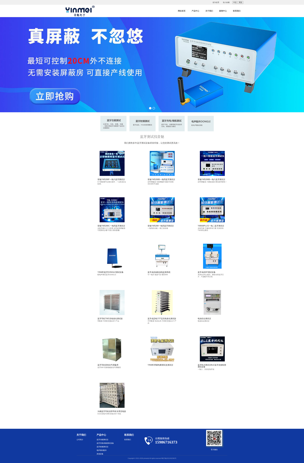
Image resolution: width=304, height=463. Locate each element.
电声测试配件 (102, 450)
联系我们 (237, 11)
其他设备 (100, 454)
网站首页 (181, 11)
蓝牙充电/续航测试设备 (105, 443)
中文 (235, 2)
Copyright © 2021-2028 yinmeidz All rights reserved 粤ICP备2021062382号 (152, 458)
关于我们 (209, 11)
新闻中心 (223, 11)
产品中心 (195, 11)
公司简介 (80, 440)
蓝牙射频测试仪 (102, 447)
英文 (240, 2)
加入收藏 (226, 2)
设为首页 (216, 2)
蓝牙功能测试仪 (102, 440)
